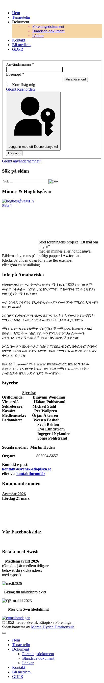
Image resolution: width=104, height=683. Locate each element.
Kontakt (18, 667)
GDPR (17, 676)
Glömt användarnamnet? (21, 161)
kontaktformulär (30, 473)
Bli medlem (21, 672)
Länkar (28, 663)
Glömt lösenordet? (20, 89)
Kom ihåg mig (23, 84)
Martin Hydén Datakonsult (52, 627)
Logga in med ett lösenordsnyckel (33, 147)
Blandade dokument (38, 658)
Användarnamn (20, 64)
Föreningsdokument (38, 654)
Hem (16, 640)
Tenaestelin (21, 645)
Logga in (14, 153)
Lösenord (15, 74)
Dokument (20, 649)
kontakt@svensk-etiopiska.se (26, 469)
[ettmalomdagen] (16, 618)
